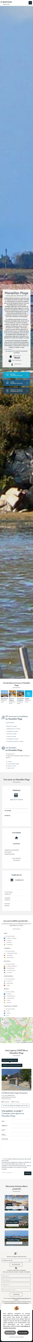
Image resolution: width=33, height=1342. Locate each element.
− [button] (2, 1022)
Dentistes (9, 942)
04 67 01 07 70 (7, 1099)
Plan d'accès (16, 1102)
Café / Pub (9, 981)
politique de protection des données (22, 1159)
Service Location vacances (12, 1065)
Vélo (8, 1011)
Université (9, 972)
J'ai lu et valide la (8, 1159)
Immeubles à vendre (12, 739)
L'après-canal (10, 768)
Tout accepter (23, 1333)
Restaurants (10, 983)
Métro (8, 1013)
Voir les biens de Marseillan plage (16, 1105)
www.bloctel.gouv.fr (20, 1165)
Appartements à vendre (13, 729)
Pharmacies (10, 944)
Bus (8, 1015)
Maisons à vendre (12, 726)
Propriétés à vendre (12, 731)
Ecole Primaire (10, 968)
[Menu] (30, 2)
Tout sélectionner (10, 936)
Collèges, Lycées (11, 970)
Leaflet (17, 1042)
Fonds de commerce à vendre (15, 741)
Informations (5, 1102)
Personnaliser (10, 1333)
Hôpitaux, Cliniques (11, 938)
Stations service (11, 996)
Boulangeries (10, 957)
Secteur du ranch (11, 766)
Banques (9, 1002)
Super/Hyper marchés (12, 953)
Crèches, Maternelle (12, 966)
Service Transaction (10, 1060)
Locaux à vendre (11, 736)
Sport (8, 985)
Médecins (9, 940)
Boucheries (9, 955)
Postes (8, 1000)
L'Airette (9, 761)
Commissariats (10, 998)
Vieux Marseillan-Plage (13, 764)
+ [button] (2, 1020)
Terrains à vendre (11, 734)
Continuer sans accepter (16, 1337)
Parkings (9, 993)
